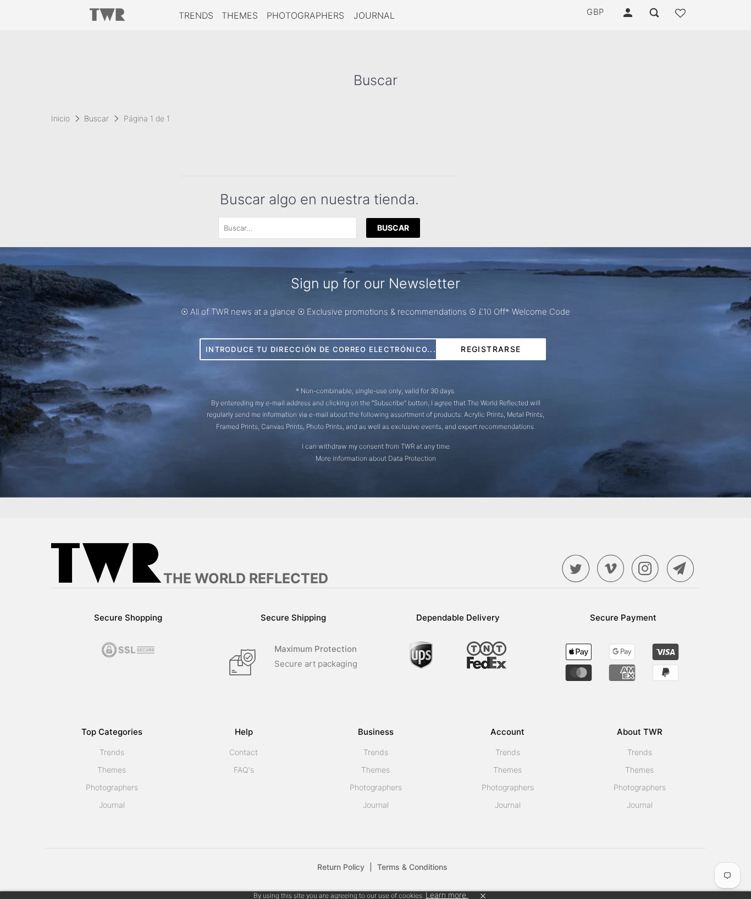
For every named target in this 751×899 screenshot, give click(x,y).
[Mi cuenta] (629, 12)
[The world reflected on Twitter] (578, 568)
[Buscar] (655, 12)
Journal (374, 15)
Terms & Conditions (412, 867)
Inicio (60, 118)
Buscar (96, 118)
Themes (240, 15)
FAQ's (244, 769)
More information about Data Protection (376, 458)
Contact (243, 752)
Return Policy (344, 867)
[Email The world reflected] (683, 568)
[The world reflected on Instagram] (648, 568)
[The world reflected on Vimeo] (613, 568)
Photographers (305, 15)
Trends (196, 15)
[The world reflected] (107, 15)
